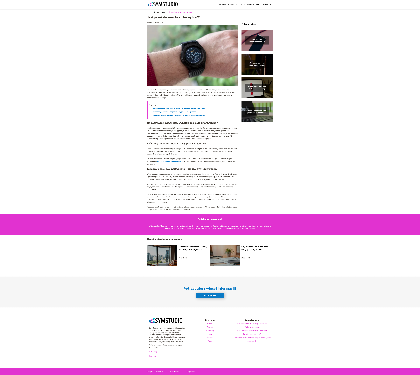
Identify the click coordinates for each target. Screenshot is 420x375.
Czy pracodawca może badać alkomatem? (252, 330)
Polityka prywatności (155, 371)
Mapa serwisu (175, 371)
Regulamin (191, 371)
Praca (239, 4)
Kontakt (153, 356)
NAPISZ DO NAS (210, 295)
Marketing (249, 4)
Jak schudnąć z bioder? (252, 334)
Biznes (231, 4)
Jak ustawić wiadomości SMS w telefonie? (257, 40)
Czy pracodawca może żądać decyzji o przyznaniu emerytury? (255, 248)
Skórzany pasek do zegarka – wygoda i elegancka (174, 111)
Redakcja (153, 351)
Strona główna (153, 12)
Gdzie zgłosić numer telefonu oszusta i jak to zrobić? (257, 87)
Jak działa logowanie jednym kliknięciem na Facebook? (257, 111)
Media (258, 4)
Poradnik (267, 4)
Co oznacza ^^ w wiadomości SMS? (257, 64)
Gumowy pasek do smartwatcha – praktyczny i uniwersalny (179, 115)
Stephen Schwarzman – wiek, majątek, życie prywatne (192, 248)
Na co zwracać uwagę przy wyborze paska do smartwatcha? (179, 108)
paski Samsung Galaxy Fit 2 (169, 161)
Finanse (222, 4)
